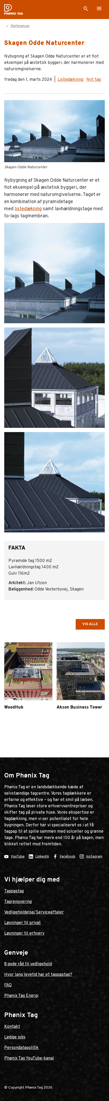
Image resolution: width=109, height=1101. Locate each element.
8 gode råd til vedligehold (28, 964)
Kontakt (12, 1026)
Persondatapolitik (21, 1048)
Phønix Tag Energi (21, 996)
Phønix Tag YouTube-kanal (29, 1058)
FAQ (8, 985)
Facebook (67, 856)
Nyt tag (94, 79)
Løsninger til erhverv (24, 933)
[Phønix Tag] (15, 9)
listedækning (28, 209)
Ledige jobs (14, 1037)
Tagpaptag (14, 891)
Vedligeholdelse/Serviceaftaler (34, 912)
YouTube (18, 856)
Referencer (20, 26)
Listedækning (70, 79)
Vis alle (90, 624)
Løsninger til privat (22, 923)
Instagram (94, 856)
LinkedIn (42, 856)
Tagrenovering (18, 902)
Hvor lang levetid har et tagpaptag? (38, 974)
